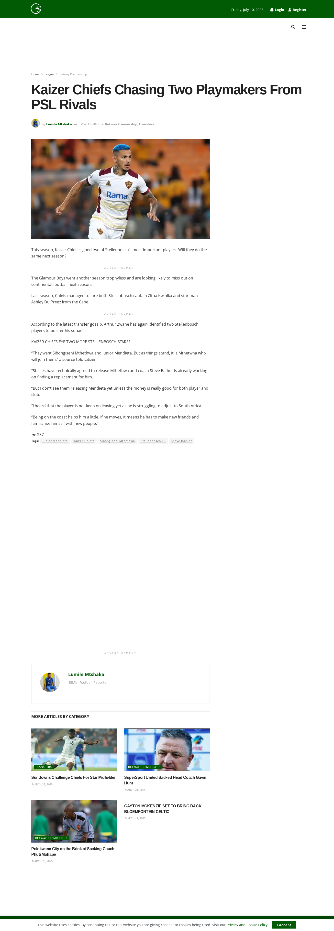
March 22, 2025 (42, 784)
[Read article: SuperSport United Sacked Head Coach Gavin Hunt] (167, 749)
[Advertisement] (167, 54)
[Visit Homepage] (36, 8)
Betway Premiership (73, 74)
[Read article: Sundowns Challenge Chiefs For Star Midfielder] (74, 749)
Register (299, 9)
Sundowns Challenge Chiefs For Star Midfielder (73, 777)
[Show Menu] (304, 27)
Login (279, 9)
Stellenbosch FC (153, 441)
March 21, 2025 (134, 790)
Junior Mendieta (55, 441)
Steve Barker (181, 441)
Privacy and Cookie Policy (247, 924)
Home (35, 74)
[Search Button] (293, 27)
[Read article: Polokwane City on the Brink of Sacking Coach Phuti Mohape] (74, 821)
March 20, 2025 (42, 861)
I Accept (284, 925)
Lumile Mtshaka (59, 124)
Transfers (146, 124)
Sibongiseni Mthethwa (117, 441)
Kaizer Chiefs (83, 441)
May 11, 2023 (89, 124)
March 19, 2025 (134, 818)
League (50, 74)
